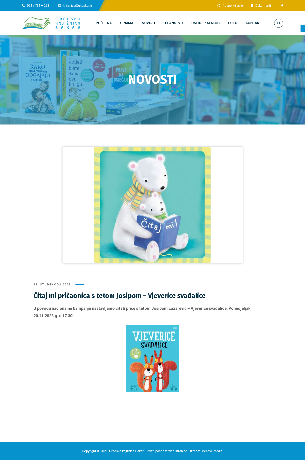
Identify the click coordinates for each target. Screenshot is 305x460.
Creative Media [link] (211, 451)
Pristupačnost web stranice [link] (167, 451)
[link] (303, 28)
